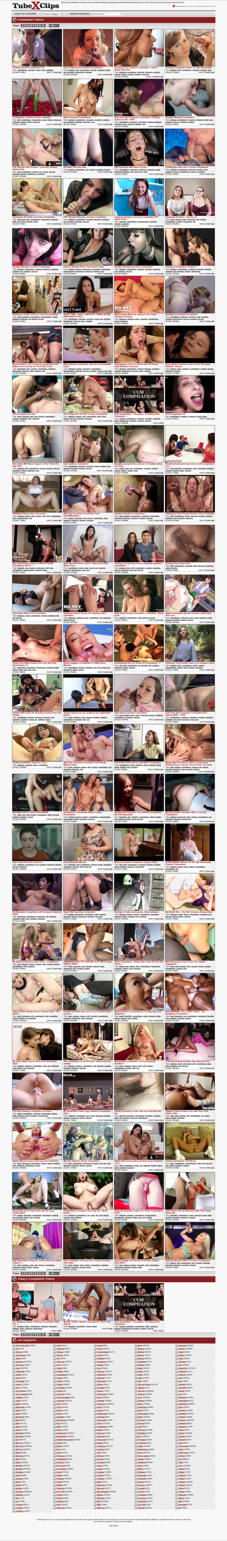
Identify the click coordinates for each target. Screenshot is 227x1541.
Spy (180, 1394)
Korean (100, 1459)
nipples (92, 170)
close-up (145, 74)
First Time (60, 1492)
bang (146, 172)
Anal (18, 1368)
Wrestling (183, 1505)
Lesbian (100, 1472)
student (203, 369)
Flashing (60, 1501)
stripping (178, 1165)
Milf (98, 1501)
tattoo (204, 416)
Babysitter (20, 1407)
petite (195, 665)
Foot (58, 1505)
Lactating (101, 1462)
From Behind (102, 1352)
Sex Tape (142, 1505)
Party (140, 1410)
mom (172, 219)
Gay (99, 1368)
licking (124, 74)
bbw (184, 219)
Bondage (19, 1472)
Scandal (141, 1488)
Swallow (182, 1423)
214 (50, 26)
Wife (180, 1501)
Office (140, 1375)
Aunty (18, 1401)
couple (131, 74)
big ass (52, 172)
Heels (99, 1407)
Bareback (20, 1417)
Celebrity (20, 1511)
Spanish (182, 1384)
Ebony (59, 1446)
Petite (140, 1417)
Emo (58, 1449)
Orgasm (141, 1394)
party (180, 719)
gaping (24, 122)
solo (48, 516)
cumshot (31, 70)
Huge (99, 1423)
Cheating (60, 1349)
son (23, 815)
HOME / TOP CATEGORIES (25, 14)
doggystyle (177, 319)
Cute (58, 1404)
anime (183, 620)
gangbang (142, 122)
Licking (100, 1475)
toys (93, 122)
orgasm (118, 74)
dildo (29, 122)
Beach (18, 1430)
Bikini (18, 1453)
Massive (101, 1488)
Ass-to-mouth (22, 1394)
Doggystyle (61, 1433)
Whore (181, 1498)
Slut (180, 1365)
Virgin (181, 1488)
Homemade (102, 1414)
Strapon (182, 1410)
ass (194, 222)
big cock (108, 371)
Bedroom (20, 1436)
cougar (30, 817)
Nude (140, 1368)
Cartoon (19, 1505)
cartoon (190, 620)
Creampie (60, 1388)
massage (90, 120)
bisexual (118, 172)
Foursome (60, 1508)
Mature (100, 1495)
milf (77, 70)
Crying (59, 1391)
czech (92, 1215)
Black (18, 1462)
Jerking (100, 1449)
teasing (186, 1165)
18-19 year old (69, 620)
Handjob (100, 1401)
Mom (140, 1345)
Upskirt (182, 1479)
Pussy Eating (143, 1456)
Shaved (141, 1508)
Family (59, 1475)
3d (139, 665)
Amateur (19, 1362)
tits (87, 170)
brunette (70, 72)
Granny (100, 1391)
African (19, 1352)
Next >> (56, 26)
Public (140, 1446)
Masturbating (103, 1492)
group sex (139, 172)
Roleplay (141, 1472)
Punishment (143, 1449)
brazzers (130, 867)
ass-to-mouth (187, 769)
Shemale (182, 1345)
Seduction (142, 1501)
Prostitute (142, 1443)
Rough (140, 1482)
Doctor (59, 1430)
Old (139, 1381)
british (206, 120)
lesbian (79, 369)
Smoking (182, 1371)
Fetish (59, 1482)
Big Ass (19, 1443)
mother (203, 219)
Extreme (60, 1462)
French (100, 1349)
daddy (121, 468)
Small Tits (183, 1368)
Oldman (141, 1388)
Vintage (182, 1485)
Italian (99, 1443)
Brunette (19, 1492)
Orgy (140, 1397)
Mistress (101, 1508)
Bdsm (18, 1427)
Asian (18, 1384)
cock (136, 471)
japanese (122, 319)
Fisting (59, 1498)
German (100, 1371)
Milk (99, 1505)
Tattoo (181, 1433)
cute (25, 670)
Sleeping (182, 1362)
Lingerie (100, 1479)
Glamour (101, 1378)
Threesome (184, 1446)
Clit (57, 1358)
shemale (71, 369)
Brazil (18, 1475)
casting (179, 222)
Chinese (60, 1352)
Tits (180, 1459)
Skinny (182, 1355)
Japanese (101, 1446)
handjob (140, 72)
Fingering (60, 1488)
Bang (18, 1414)
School (141, 1492)
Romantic (142, 1479)
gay (130, 468)
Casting (19, 1508)
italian (158, 817)
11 (44, 26)
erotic (81, 1118)
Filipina (59, 1485)
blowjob (148, 72)
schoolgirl (202, 468)
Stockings (183, 1404)
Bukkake (19, 1495)
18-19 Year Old (22, 1345)
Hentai (100, 1410)
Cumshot (60, 1401)
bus (191, 618)
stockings (41, 174)
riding (24, 471)
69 (180, 1508)
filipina (79, 1217)
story (125, 124)
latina (81, 568)
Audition (19, 1397)
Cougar (59, 1381)
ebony (15, 670)
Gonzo (100, 1384)
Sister (181, 1352)
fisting (50, 120)
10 (41, 26)
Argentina (20, 1381)
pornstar (186, 719)
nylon (22, 1328)
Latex (99, 1466)
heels (50, 815)
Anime (18, 1375)
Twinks (182, 1472)
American (20, 1365)
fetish (171, 1165)
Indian (99, 1430)
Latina (100, 1469)
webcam (122, 222)
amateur (71, 70)
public (55, 317)
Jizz (99, 1453)
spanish (192, 1217)
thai (100, 1215)
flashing (16, 319)
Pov (139, 1436)
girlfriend (55, 1066)
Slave (181, 1358)
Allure (18, 1358)
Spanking (183, 1388)
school (130, 124)
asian (137, 319)
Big (17, 1440)
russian (16, 419)
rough (45, 172)
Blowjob (19, 1469)
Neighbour (142, 1362)
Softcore (182, 1375)
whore (37, 1165)
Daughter (60, 1417)
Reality (141, 1459)
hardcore (23, 319)
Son (180, 1381)
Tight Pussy (184, 1453)
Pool (140, 1427)
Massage (101, 1485)
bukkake (49, 70)
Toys (181, 1466)
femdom (44, 1326)
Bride (18, 1482)
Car (17, 1501)
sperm (168, 568)
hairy (99, 416)
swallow (191, 122)
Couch (59, 1378)
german (93, 70)
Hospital (100, 1417)
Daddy (59, 1410)
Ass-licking (20, 1391)
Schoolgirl (142, 1495)
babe (199, 317)
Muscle (141, 1355)
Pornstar (141, 1430)
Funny (100, 1355)
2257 (111, 1525)
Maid (99, 1482)
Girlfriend (101, 1375)
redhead (88, 72)
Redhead (142, 1462)
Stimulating (183, 1401)
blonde (23, 174)
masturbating (143, 222)
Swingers (183, 1427)
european (67, 867)
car (29, 319)
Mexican (101, 1498)
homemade (36, 120)
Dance (59, 1414)
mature (78, 269)
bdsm (187, 516)
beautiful (86, 369)
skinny (180, 668)
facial (38, 70)
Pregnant (142, 1440)
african (23, 1267)
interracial (21, 219)
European (60, 1456)
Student (182, 1417)
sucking (138, 74)
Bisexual (19, 1456)
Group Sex (101, 1394)
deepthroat (79, 72)
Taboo (181, 1430)
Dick (58, 1423)
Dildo (58, 1427)
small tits (23, 867)
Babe (18, 1404)
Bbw (17, 1423)
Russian (141, 1485)
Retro (140, 1466)
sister (19, 317)
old (30, 518)
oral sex (176, 122)
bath (14, 222)
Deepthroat (61, 1420)
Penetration (143, 1414)
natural (121, 819)
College (59, 1371)
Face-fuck (60, 1466)
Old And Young (144, 1384)
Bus (17, 1498)
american (36, 122)
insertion (16, 122)
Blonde (19, 1466)
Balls (18, 1410)
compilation (22, 70)
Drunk (59, 1443)
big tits (107, 170)
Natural (141, 1358)
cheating (35, 419)
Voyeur (182, 1492)
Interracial (101, 1440)
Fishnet (59, 1495)
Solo (180, 1378)
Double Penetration (64, 1440)
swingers (88, 271)
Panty (140, 1404)
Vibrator (182, 1482)
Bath (18, 1420)
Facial (59, 1472)
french (89, 518)
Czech (59, 1407)
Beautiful (19, 1433)
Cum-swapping (62, 1397)
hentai (125, 668)
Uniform (182, 1475)
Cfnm (58, 1345)
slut (81, 769)
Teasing (182, 1440)
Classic (59, 1355)
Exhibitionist (61, 1459)
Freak (99, 1345)
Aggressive (21, 1355)
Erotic (59, 1453)
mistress (28, 1328)
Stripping (182, 1414)
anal (19, 172)
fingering (199, 668)
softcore (177, 371)
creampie (133, 122)
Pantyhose (142, 1407)
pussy (44, 120)
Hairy (99, 1397)
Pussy (140, 1453)
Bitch (18, 1459)
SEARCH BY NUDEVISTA (80, 14)
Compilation (61, 1375)
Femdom (60, 1479)
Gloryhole (101, 1381)
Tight (181, 1449)
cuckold (33, 369)
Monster (141, 1349)
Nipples (141, 1365)
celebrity (173, 170)
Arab (18, 1378)
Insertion (101, 1436)
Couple (59, 1384)
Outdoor (141, 1401)
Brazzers (20, 1479)
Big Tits (19, 1449)
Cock (58, 1365)
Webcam (182, 1495)
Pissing (141, 1423)
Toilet (181, 1462)
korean (210, 369)
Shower (182, 1349)
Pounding (142, 1433)
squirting (125, 224)
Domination (61, 1436)
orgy (144, 124)
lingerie (35, 172)
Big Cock (20, 1446)
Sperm (181, 1391)
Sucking (182, 1420)
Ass (17, 1388)
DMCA (115, 1525)
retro (209, 70)
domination (37, 1328)
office (36, 222)
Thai (180, 1443)
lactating (99, 170)
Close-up (60, 1362)
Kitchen (100, 1456)
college (124, 471)
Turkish (182, 1469)
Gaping (100, 1365)
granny (38, 516)
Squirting (182, 1397)
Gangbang (101, 1362)
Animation (20, 1371)
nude (140, 618)
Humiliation (102, 1427)
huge (83, 321)
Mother (141, 1352)
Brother (19, 1488)
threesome (45, 219)
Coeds (59, 1368)
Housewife (101, 1420)
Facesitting (61, 1469)
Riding (140, 1469)
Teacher (182, 1436)
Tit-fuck (182, 1456)
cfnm (43, 70)
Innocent (101, 1433)
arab (31, 1265)
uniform (177, 620)
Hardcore (101, 1404)
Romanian (142, 1475)
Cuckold (60, 1394)
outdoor (106, 120)
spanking (54, 1016)
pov (65, 72)
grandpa (193, 319)
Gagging (100, 1358)
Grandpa (101, 1388)
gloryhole (118, 518)
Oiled (140, 1378)
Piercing (141, 1420)
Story (181, 1407)
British (18, 1485)
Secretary (142, 1498)
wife (29, 419)
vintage (71, 170)
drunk (186, 914)
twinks (130, 471)
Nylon (140, 1371)
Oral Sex (141, 1391)
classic (66, 419)
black (45, 570)
